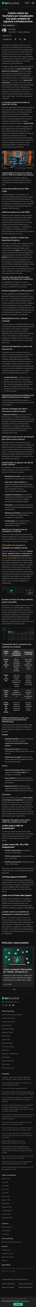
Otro (13, 1271)
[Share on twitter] (3, 1005)
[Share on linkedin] (6, 1005)
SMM (5, 966)
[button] (28, 3)
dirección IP (23, 294)
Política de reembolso (26, 1287)
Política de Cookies (8, 1287)
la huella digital (20, 772)
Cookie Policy (24, 1301)
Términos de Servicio (8, 1284)
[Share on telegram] (10, 1005)
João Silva (12, 29)
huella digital (12, 558)
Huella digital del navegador (13, 545)
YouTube (5, 112)
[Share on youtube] (13, 1005)
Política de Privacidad (26, 1284)
